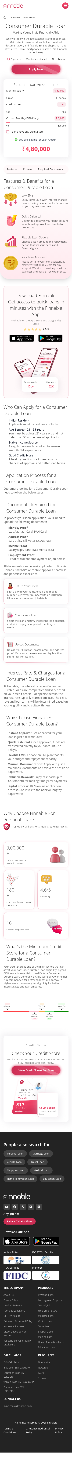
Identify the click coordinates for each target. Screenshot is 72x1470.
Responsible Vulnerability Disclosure (17, 1342)
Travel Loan (37, 1162)
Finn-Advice (44, 1362)
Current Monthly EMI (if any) (22, 118)
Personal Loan (15, 1153)
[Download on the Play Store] (46, 1241)
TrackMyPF (44, 1305)
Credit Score (13, 104)
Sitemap (42, 1378)
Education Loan (52, 1178)
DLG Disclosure (11, 1315)
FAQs (41, 1372)
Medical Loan (41, 1170)
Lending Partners (12, 1305)
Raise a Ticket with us (19, 1221)
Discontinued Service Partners (15, 1333)
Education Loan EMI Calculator (14, 1374)
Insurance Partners (13, 1326)
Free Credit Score (47, 1310)
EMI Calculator (11, 1362)
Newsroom (44, 1367)
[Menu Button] (65, 5)
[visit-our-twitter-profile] (23, 1207)
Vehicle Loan (14, 1162)
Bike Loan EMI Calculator (17, 1367)
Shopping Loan (15, 1170)
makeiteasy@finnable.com (37, 265)
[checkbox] (7, 131)
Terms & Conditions (14, 1310)
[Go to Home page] (4, 17)
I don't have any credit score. (27, 131)
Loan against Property (50, 1300)
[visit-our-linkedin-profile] (39, 1207)
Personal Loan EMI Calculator (13, 1389)
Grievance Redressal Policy (18, 1321)
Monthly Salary (15, 90)
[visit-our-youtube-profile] (6, 1207)
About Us (8, 1295)
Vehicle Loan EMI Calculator (18, 1382)
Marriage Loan (41, 1153)
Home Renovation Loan (20, 1178)
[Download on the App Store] (16, 1241)
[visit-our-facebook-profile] (15, 1207)
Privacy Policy (10, 1300)
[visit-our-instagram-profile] (31, 1207)
